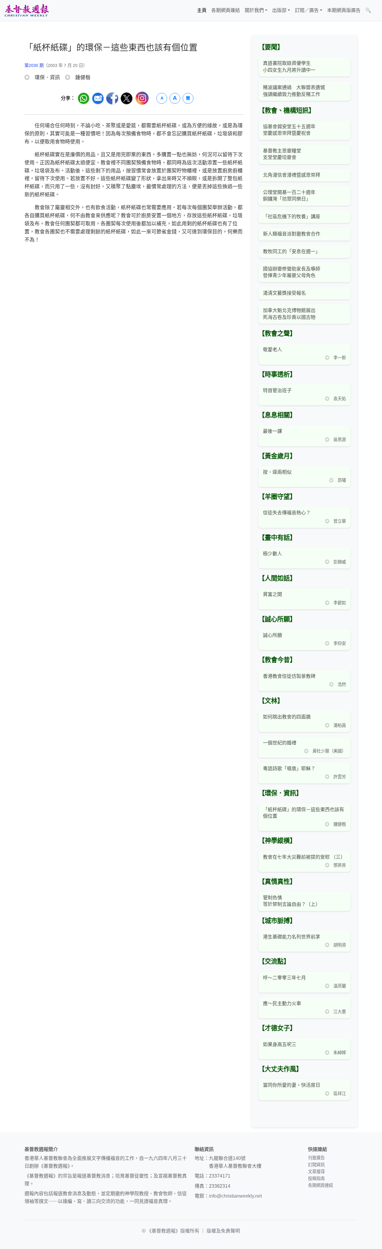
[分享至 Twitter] (127, 98)
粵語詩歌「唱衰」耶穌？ (289, 768)
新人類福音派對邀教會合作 (291, 233)
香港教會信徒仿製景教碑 (289, 676)
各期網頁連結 (225, 10)
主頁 (202, 10)
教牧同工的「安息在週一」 (291, 251)
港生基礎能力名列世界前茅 (291, 936)
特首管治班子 (277, 390)
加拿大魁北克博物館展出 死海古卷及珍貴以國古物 (289, 313)
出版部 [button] (279, 10)
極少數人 (272, 553)
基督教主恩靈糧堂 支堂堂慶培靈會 (282, 154)
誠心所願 (272, 635)
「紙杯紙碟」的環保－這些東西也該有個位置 (303, 813)
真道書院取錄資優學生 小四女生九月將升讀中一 (289, 66)
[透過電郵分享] (98, 98)
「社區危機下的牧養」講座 (291, 216)
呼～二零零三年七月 (284, 977)
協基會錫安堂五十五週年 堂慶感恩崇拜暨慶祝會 (289, 130)
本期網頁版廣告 (344, 10)
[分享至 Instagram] (142, 98)
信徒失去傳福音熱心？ (287, 512)
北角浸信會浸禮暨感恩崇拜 (291, 175)
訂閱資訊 (316, 1164)
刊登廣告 (316, 1157)
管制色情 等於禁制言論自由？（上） (291, 901)
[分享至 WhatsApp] (84, 98)
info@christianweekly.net (235, 1195)
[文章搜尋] (376, 10)
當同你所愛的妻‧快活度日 (291, 1085)
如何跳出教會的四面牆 (287, 716)
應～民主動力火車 (282, 1003)
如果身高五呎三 (279, 1044)
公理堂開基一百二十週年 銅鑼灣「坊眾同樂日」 (289, 195)
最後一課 (272, 431)
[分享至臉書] (112, 98)
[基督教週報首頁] (27, 10)
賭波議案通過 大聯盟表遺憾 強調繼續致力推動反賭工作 (294, 91)
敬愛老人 (272, 349)
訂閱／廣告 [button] (307, 10)
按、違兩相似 (277, 472)
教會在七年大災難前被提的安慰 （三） (304, 857)
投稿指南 (316, 1178)
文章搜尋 (316, 1171)
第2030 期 (34, 65)
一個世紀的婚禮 (279, 742)
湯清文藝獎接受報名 (284, 293)
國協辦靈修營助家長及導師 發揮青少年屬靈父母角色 (291, 272)
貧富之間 (272, 594)
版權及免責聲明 (223, 1230)
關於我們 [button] (254, 10)
